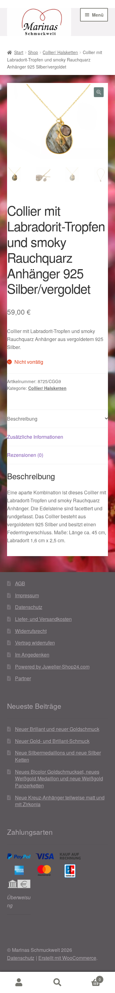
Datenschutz (28, 606)
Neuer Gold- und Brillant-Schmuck (52, 740)
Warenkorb (89, 977)
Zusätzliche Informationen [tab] (35, 436)
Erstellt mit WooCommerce (67, 957)
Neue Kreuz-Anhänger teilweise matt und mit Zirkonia (60, 801)
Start (18, 52)
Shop (33, 52)
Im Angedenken (32, 654)
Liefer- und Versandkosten (43, 618)
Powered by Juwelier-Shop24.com (52, 666)
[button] (99, 92)
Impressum (27, 595)
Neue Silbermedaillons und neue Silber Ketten (58, 756)
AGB (20, 583)
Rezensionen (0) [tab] (25, 454)
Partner (23, 678)
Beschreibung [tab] (22, 418)
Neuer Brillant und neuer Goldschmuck (57, 728)
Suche (57, 982)
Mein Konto (19, 982)
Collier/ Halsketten (60, 52)
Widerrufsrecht (31, 630)
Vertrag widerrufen (35, 642)
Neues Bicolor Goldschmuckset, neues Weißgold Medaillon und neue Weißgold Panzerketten (59, 778)
